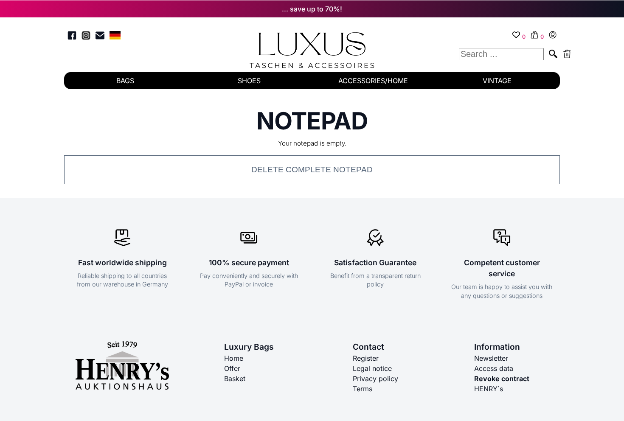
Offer (232, 368)
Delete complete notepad (312, 169)
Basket (234, 378)
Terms (362, 389)
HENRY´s (488, 389)
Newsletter (491, 358)
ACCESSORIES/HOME (373, 80)
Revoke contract (501, 378)
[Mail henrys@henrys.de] (100, 36)
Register (366, 358)
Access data (493, 368)
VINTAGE (497, 80)
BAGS (125, 80)
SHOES (249, 80)
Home (233, 358)
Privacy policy (375, 378)
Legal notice (372, 368)
